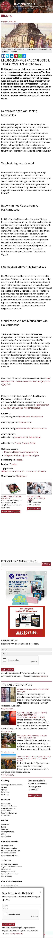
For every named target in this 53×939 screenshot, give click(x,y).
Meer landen (6, 836)
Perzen (19, 459)
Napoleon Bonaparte (9, 813)
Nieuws (12, 21)
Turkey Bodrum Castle (25, 443)
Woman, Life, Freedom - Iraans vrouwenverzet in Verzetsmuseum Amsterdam (32, 715)
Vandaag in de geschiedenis (11, 785)
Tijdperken (6, 860)
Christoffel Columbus (9, 806)
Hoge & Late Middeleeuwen (11, 867)
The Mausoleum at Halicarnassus (31, 428)
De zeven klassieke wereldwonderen (21, 452)
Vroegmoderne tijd (8, 871)
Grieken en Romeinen (9, 864)
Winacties (4, 794)
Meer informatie (11, 511)
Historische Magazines (11, 881)
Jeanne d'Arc (5, 811)
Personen (5, 799)
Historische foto (7, 846)
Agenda (4, 789)
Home (4, 21)
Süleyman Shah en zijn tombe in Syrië (21, 455)
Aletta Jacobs (6, 803)
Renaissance (6, 869)
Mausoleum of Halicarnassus (28, 437)
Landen (4, 820)
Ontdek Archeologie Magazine (11, 497)
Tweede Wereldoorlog (9, 874)
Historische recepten (9, 848)
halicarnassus (25, 422)
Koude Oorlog (6, 876)
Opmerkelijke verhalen (9, 855)
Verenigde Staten (7, 832)
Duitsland (4, 829)
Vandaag (5, 780)
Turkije (12, 464)
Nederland (5, 824)
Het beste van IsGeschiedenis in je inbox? (36, 498)
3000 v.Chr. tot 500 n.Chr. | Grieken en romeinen (23, 471)
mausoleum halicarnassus (31, 416)
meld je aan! (34, 795)
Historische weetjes (8, 853)
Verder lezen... (7, 708)
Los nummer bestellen (9, 885)
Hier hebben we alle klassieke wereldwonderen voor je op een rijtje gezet (25, 381)
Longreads (5, 792)
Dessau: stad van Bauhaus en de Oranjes (33, 690)
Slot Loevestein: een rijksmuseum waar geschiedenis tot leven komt (34, 758)
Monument (21, 476)
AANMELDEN (34, 508)
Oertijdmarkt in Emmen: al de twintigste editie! (32, 736)
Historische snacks (9, 841)
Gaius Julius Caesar (8, 808)
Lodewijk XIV (5, 815)
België (3, 827)
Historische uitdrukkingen (10, 850)
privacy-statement (41, 676)
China (3, 834)
